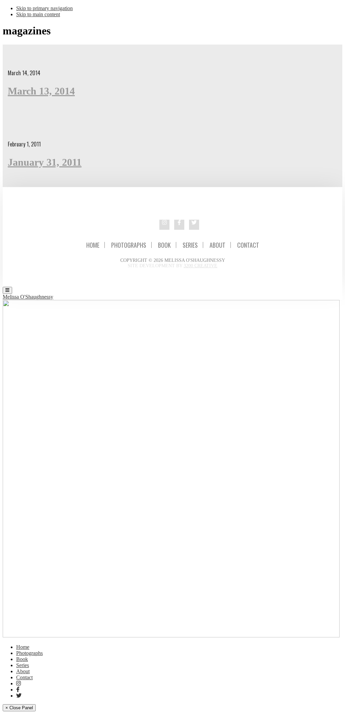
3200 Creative (200, 265)
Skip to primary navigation (44, 8)
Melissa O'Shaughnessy (28, 297)
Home (92, 245)
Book (164, 245)
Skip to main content (38, 14)
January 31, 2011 (45, 162)
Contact (248, 245)
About (217, 245)
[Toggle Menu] (7, 290)
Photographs (128, 245)
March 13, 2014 (41, 91)
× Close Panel (19, 707)
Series (190, 245)
